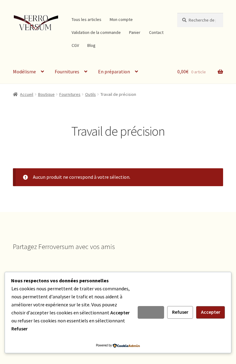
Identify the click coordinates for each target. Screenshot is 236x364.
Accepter (210, 312)
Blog (91, 45)
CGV (75, 45)
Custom (150, 312)
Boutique (46, 94)
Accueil (26, 94)
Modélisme (24, 71)
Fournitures (67, 71)
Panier (134, 32)
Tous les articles (86, 19)
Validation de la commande (96, 32)
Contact (156, 32)
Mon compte (121, 19)
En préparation (114, 71)
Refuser (180, 312)
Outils (90, 94)
